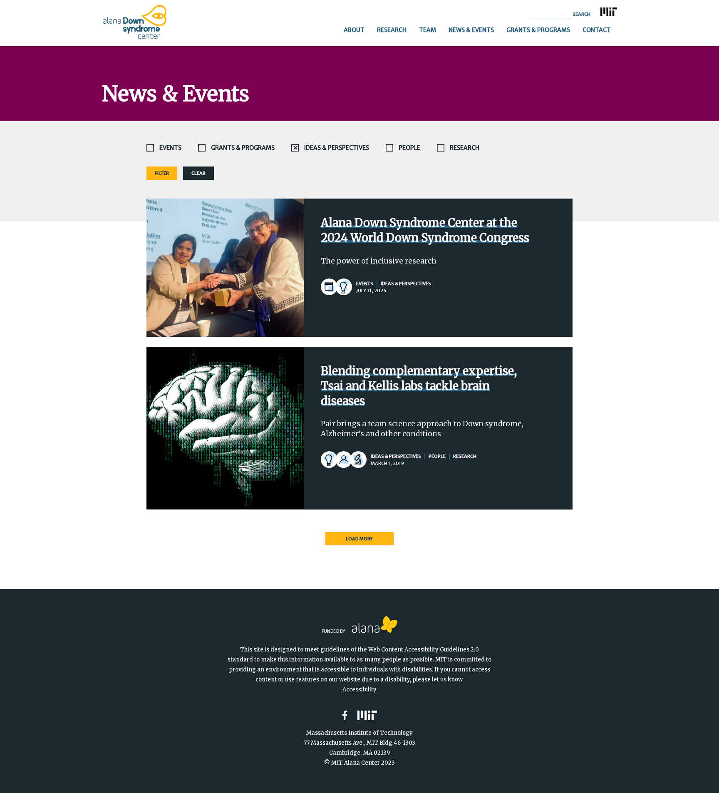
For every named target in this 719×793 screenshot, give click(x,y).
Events (170, 148)
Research (392, 30)
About (354, 30)
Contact (597, 30)
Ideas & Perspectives (336, 148)
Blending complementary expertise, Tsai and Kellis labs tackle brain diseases (419, 386)
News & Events (471, 30)
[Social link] (344, 715)
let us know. (448, 679)
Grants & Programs (538, 30)
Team (427, 30)
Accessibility (359, 689)
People (409, 148)
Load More (359, 539)
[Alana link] (374, 624)
